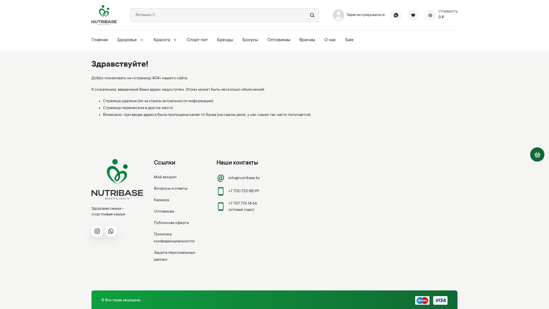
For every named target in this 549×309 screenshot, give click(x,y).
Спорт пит (197, 40)
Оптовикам (278, 40)
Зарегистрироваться (366, 15)
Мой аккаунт (165, 177)
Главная (100, 40)
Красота (162, 40)
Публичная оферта (171, 223)
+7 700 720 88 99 (243, 191)
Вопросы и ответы (171, 189)
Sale (349, 40)
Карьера (161, 200)
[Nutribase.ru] (104, 15)
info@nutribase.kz (244, 178)
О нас (330, 40)
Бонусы (250, 40)
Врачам (307, 40)
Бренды (225, 40)
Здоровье (127, 40)
